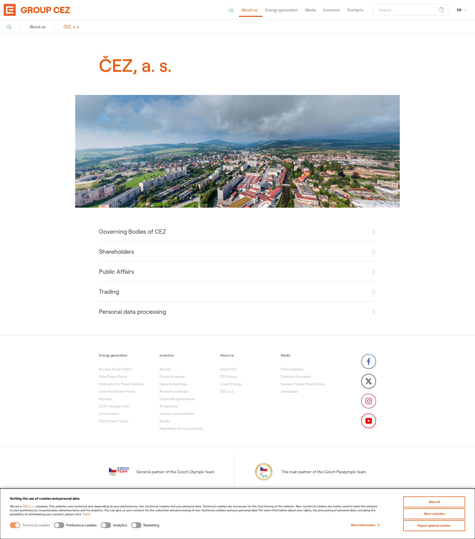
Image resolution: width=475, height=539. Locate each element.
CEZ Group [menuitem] (228, 376)
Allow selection (434, 514)
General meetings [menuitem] (173, 384)
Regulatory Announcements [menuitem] (181, 428)
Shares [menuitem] (165, 369)
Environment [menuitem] (109, 413)
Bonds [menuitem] (164, 421)
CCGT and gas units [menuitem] (114, 406)
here (86, 514)
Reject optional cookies (434, 525)
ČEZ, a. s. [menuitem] (227, 391)
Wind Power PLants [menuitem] (114, 421)
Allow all (434, 502)
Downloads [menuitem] (289, 391)
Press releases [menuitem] (292, 369)
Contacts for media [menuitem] (295, 376)
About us (38, 26)
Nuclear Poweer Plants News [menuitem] (303, 384)
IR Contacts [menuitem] (169, 406)
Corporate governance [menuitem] (177, 399)
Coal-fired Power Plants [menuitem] (117, 391)
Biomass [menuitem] (105, 399)
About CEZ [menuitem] (228, 369)
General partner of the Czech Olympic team (175, 471)
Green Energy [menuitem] (230, 384)
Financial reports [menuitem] (172, 376)
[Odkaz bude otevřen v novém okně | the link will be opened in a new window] (368, 361)
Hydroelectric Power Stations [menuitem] (121, 384)
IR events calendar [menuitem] (174, 391)
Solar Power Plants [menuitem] (113, 376)
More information (363, 525)
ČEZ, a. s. (28, 506)
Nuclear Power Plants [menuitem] (115, 369)
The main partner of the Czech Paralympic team (324, 471)
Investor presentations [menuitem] (177, 413)
